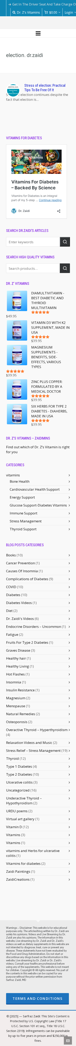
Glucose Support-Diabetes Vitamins (38, 505)
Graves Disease (18, 650)
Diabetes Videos (19, 602)
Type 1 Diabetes (19, 766)
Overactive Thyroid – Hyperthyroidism (36, 729)
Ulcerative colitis (19, 782)
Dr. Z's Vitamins (28, 12)
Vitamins (13, 834)
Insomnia (13, 682)
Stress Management (26, 521)
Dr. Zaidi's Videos (20, 618)
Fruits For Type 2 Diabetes (27, 642)
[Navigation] (38, 33)
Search (65, 268)
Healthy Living (17, 666)
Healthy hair (16, 658)
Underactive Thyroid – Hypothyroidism (24, 800)
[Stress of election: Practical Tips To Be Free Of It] (13, 90)
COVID (11, 586)
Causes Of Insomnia (22, 571)
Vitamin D (14, 827)
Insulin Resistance (20, 690)
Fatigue (12, 634)
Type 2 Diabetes (19, 774)
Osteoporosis (16, 721)
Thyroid (12, 758)
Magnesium (15, 698)
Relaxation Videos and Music (29, 742)
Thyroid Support (23, 529)
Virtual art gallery (20, 819)
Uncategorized (18, 790)
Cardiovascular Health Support (35, 489)
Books (11, 555)
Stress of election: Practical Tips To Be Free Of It (44, 87)
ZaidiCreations (18, 879)
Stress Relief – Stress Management (33, 750)
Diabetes (13, 594)
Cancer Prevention (20, 563)
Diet (9, 610)
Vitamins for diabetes (23, 863)
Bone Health (19, 481)
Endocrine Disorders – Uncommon (33, 626)
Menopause (15, 706)
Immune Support (23, 513)
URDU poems (17, 811)
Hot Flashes (15, 674)
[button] (65, 242)
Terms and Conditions (37, 998)
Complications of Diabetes (27, 579)
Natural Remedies (20, 714)
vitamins (13, 475)
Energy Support (22, 497)
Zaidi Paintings (18, 871)
